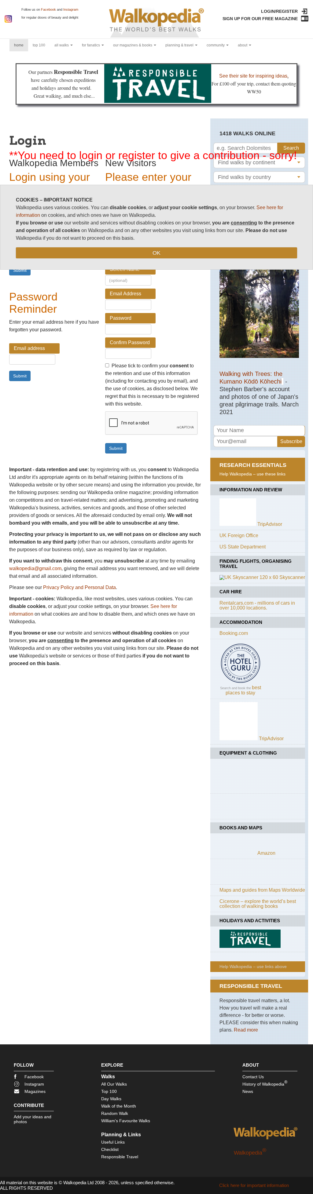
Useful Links (113, 1142)
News (247, 1091)
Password (120, 318)
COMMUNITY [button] (216, 45)
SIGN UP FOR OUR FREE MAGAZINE (260, 18)
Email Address (125, 293)
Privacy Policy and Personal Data (79, 587)
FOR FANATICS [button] (91, 45)
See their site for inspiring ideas (253, 75)
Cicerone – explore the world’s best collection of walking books (257, 904)
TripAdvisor (269, 524)
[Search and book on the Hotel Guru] (240, 682)
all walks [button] (62, 45)
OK (156, 253)
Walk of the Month (118, 1106)
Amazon (266, 853)
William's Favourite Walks (125, 1120)
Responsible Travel (119, 1156)
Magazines (35, 1091)
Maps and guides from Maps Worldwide (262, 890)
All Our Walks (114, 1084)
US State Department (242, 546)
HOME (21, 45)
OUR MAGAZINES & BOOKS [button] (133, 45)
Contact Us (253, 1076)
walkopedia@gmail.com (35, 568)
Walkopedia (250, 1153)
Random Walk (114, 1113)
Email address (29, 348)
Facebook (48, 9)
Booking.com (233, 633)
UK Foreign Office (238, 535)
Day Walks (111, 1098)
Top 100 (109, 1091)
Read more (246, 1029)
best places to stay (243, 690)
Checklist (110, 1149)
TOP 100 (39, 45)
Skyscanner (292, 577)
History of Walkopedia (264, 1083)
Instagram (70, 9)
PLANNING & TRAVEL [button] (179, 45)
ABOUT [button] (243, 45)
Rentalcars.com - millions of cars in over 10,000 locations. (257, 605)
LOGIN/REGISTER (279, 11)
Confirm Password (130, 342)
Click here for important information (254, 1185)
